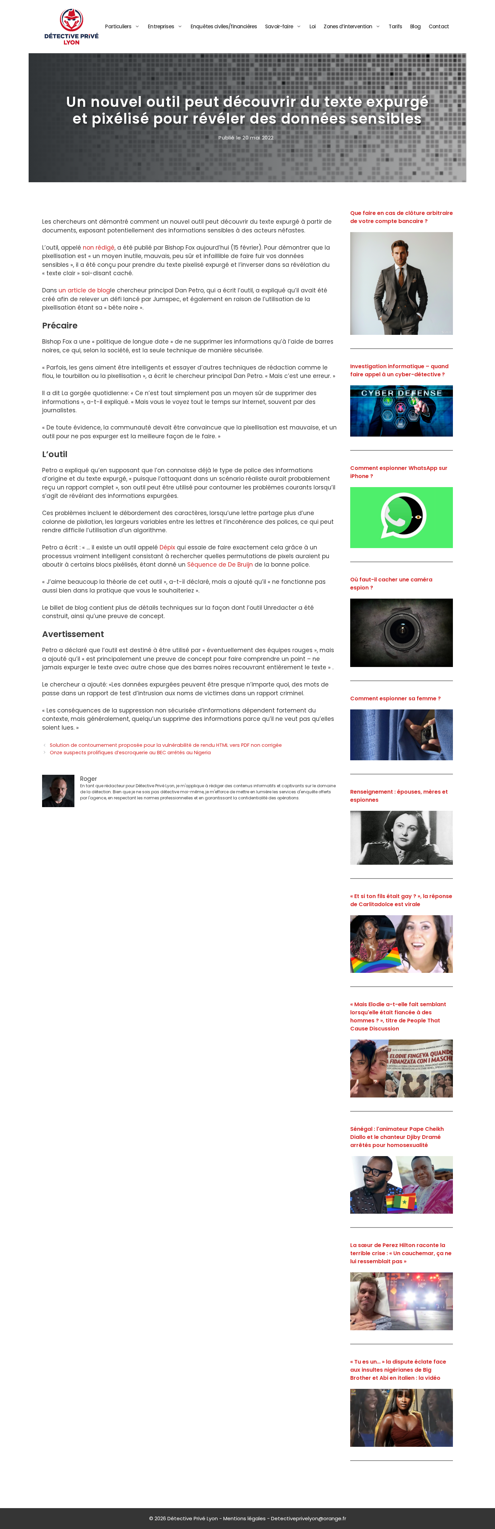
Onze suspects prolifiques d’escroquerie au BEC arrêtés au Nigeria (130, 752)
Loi (312, 26)
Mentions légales (244, 1518)
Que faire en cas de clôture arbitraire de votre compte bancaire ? (401, 217)
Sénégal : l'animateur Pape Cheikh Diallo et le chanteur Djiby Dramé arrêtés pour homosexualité (397, 1137)
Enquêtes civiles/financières (224, 26)
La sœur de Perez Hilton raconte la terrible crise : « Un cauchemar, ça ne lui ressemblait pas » (401, 1253)
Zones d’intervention (348, 26)
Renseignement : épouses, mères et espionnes (399, 796)
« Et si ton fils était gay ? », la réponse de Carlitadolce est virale (401, 900)
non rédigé (98, 248)
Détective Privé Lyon (192, 1518)
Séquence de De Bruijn (220, 565)
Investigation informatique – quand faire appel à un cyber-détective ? (399, 370)
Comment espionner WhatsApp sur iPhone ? (399, 472)
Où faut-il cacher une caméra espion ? (391, 584)
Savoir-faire (279, 26)
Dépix (167, 547)
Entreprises (161, 26)
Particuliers (118, 26)
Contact (439, 26)
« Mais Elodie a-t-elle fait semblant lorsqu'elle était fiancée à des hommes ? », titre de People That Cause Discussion (398, 1016)
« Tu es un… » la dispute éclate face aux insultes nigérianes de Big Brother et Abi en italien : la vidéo (398, 1370)
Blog (415, 26)
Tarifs (395, 26)
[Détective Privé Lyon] (71, 26)
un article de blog (84, 290)
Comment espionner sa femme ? (395, 698)
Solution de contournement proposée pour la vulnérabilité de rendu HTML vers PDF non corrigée (166, 745)
